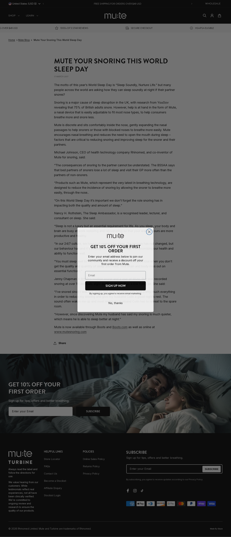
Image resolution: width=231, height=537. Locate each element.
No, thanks (115, 301)
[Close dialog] (149, 231)
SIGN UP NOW (116, 284)
